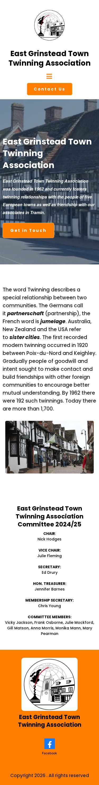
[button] (49, 77)
